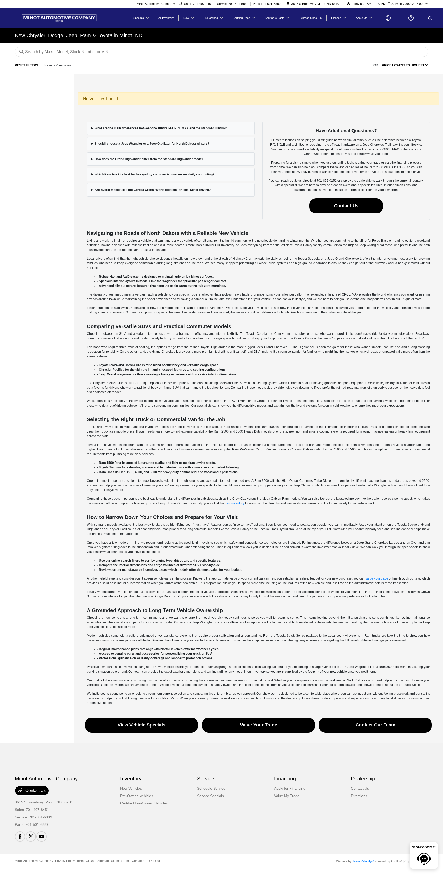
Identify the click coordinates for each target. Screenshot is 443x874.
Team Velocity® (363, 861)
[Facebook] (20, 836)
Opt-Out (154, 861)
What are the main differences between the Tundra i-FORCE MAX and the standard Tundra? (161, 128)
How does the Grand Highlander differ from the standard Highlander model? (149, 159)
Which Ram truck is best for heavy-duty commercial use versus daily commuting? (154, 174)
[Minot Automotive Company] (59, 17)
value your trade (377, 578)
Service (205, 778)
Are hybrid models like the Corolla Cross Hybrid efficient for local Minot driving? (153, 190)
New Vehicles (131, 788)
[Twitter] (31, 836)
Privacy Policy (65, 861)
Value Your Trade (258, 725)
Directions (359, 796)
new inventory (234, 503)
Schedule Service (211, 788)
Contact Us (346, 205)
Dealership (363, 778)
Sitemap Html (120, 861)
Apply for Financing (289, 788)
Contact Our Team (375, 725)
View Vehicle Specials (141, 725)
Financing (285, 778)
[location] (288, 4)
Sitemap (103, 861)
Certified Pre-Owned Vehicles (144, 803)
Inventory (131, 778)
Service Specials (210, 796)
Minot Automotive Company (34, 861)
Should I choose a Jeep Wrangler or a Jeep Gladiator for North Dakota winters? (152, 143)
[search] (430, 19)
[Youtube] (41, 836)
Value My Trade (286, 796)
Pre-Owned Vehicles (136, 796)
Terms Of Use (86, 861)
